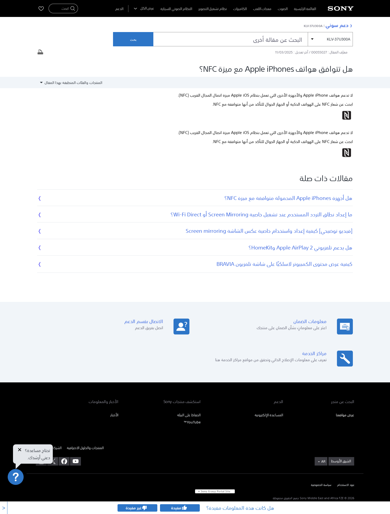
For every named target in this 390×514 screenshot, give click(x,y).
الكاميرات (240, 8)
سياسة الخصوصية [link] (321, 485)
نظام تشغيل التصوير (212, 8)
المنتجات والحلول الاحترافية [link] (85, 448)
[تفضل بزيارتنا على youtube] (75, 461)
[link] (341, 461)
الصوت (283, 8)
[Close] (20, 450)
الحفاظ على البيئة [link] (189, 415)
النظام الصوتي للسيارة (176, 8)
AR (323, 461)
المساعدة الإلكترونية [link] (269, 415)
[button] (10, 496)
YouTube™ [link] (192, 422)
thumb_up (184, 508)
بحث (133, 40)
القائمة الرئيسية (305, 8)
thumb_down (144, 508)
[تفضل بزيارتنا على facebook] (64, 461)
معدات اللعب (262, 8)
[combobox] (253, 39)
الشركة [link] (57, 448)
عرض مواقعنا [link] (345, 415)
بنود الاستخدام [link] (345, 485)
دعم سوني (337, 25)
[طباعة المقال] (40, 52)
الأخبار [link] (114, 415)
